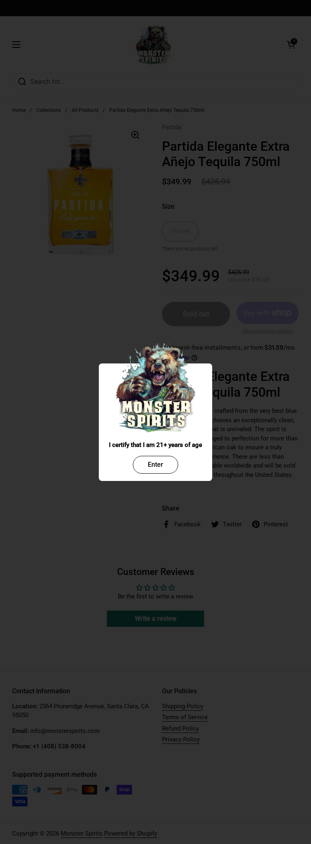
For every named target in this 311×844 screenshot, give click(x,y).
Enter (155, 464)
